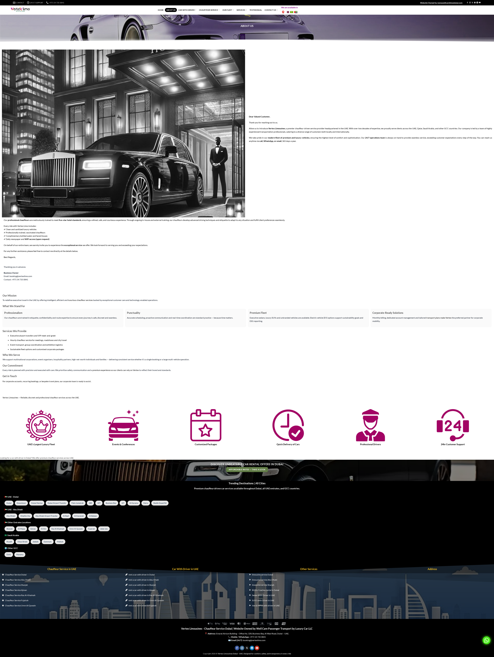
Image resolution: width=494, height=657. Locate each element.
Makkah (60, 542)
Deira (145, 503)
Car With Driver (186, 10)
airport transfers (26, 335)
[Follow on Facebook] (467, 3)
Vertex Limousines (10, 397)
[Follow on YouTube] (479, 3)
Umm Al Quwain (76, 529)
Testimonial (256, 10)
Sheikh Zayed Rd (159, 503)
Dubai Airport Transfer (57, 503)
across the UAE (409, 128)
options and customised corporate (40, 349)
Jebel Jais (104, 529)
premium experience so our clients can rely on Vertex (115, 370)
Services (241, 10)
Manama (19, 554)
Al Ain (43, 529)
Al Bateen (93, 516)
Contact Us (270, 10)
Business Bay (111, 503)
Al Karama (134, 503)
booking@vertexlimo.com (254, 640)
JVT (98, 503)
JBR (90, 503)
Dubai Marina (36, 503)
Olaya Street (22, 542)
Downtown (21, 503)
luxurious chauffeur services (80, 300)
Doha (9, 554)
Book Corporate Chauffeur (17, 390)
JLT (123, 503)
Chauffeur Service (208, 10)
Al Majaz (21, 529)
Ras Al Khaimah (57, 529)
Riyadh (9, 542)
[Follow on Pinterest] (475, 3)
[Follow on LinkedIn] (477, 3)
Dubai (9, 503)
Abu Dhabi (11, 516)
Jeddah (35, 542)
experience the (66, 245)
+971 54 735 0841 (258, 637)
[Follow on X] (472, 3)
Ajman (33, 529)
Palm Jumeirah (77, 503)
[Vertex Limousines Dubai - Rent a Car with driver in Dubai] (20, 9)
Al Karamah (79, 516)
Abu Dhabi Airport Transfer (47, 516)
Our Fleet (227, 10)
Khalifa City (25, 516)
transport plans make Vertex (438, 317)
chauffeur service (24, 340)
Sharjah (10, 529)
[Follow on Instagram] (470, 3)
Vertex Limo (22, 226)
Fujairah (91, 529)
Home (161, 10)
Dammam (48, 542)
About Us (170, 10)
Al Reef (66, 516)
